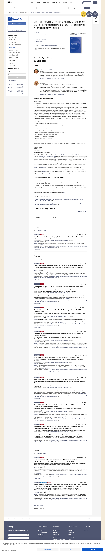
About (71, 2)
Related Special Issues (41, 39)
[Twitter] (38, 61)
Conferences (11, 63)
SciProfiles (70, 536)
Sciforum (70, 529)
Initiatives (65, 2)
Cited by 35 (36, 467)
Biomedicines (15, 12)
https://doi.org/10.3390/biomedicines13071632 (58, 269)
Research (40, 230)
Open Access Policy (42, 532)
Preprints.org (71, 532)
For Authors (55, 529)
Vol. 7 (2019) (20, 84)
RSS (89, 519)
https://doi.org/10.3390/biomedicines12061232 (58, 387)
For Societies (56, 538)
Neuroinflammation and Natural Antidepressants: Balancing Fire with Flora (55, 459)
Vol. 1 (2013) (20, 93)
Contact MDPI (41, 534)
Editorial (39, 259)
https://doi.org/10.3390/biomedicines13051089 (58, 292)
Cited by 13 (36, 389)
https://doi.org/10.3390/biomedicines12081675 (58, 340)
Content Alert (94, 519)
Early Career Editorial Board (15, 44)
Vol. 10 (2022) (10, 90)
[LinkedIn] (40, 61)
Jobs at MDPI (41, 536)
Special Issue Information (41, 34)
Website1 (55, 82)
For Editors (55, 532)
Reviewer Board (12, 42)
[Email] (35, 61)
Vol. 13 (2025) (10, 86)
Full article (43, 244)
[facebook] (43, 61)
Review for (17, 27)
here (76, 34)
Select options (11, 534)
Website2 (60, 82)
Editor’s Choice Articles (14, 55)
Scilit (69, 534)
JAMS (69, 539)
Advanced (93, 8)
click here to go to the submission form (47, 156)
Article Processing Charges (44, 529)
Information (46, 2)
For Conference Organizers (59, 539)
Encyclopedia (71, 538)
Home (13, 37)
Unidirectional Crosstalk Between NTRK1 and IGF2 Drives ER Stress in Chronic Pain (58, 265)
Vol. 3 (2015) (20, 90)
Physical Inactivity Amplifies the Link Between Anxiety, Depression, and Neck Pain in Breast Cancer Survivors (58, 287)
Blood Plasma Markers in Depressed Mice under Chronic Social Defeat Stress (56, 357)
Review (44, 230)
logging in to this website (72, 154)
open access (44, 171)
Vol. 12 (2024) (10, 87)
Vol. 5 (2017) (20, 87)
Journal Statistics (12, 58)
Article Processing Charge (14, 52)
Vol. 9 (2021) (10, 91)
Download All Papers (82, 211)
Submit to (17, 23)
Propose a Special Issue (17, 30)
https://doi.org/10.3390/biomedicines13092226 (58, 240)
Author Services (56, 2)
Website (54, 69)
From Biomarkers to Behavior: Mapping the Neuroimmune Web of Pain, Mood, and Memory (60, 236)
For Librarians (56, 534)
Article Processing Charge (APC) (76, 170)
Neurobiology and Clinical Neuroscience (49, 45)
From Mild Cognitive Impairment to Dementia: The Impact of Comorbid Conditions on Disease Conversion (58, 334)
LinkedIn (85, 529)
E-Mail (50, 69)
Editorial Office (12, 65)
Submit (95, 2)
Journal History (12, 60)
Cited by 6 (36, 412)
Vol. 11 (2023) (10, 88)
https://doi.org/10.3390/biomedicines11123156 (58, 431)
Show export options (39, 221)
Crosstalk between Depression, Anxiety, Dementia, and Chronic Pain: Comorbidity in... (45, 12)
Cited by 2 (36, 270)
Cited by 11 (36, 317)
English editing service (53, 173)
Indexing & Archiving (13, 54)
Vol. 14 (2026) (10, 84)
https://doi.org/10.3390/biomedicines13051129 (58, 466)
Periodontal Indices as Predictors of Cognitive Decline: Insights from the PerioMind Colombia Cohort (58, 310)
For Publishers (56, 536)
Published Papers (39, 41)
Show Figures (37, 249)
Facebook (86, 530)
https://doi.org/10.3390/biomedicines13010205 (57, 316)
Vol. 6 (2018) (20, 86)
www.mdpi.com (55, 154)
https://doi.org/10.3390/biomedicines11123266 (58, 491)
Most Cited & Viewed (13, 57)
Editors (37, 32)
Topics (38, 2)
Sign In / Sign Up (86, 2)
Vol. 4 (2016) (20, 88)
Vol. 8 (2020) (10, 93)
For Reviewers (56, 530)
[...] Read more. (73, 274)
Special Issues (23, 12)
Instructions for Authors (14, 45)
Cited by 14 (36, 341)
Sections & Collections (13, 50)
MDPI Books (71, 530)
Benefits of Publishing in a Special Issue (44, 37)
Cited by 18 (36, 492)
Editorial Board (12, 41)
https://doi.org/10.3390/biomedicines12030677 (57, 411)
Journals (32, 2)
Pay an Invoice (41, 530)
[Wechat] (45, 61)
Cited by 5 (36, 363)
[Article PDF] (86, 235)
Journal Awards (12, 62)
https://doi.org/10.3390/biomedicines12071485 (58, 362)
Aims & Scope (12, 39)
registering (62, 154)
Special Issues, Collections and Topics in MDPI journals (52, 78)
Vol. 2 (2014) (20, 91)
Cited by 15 (36, 241)
